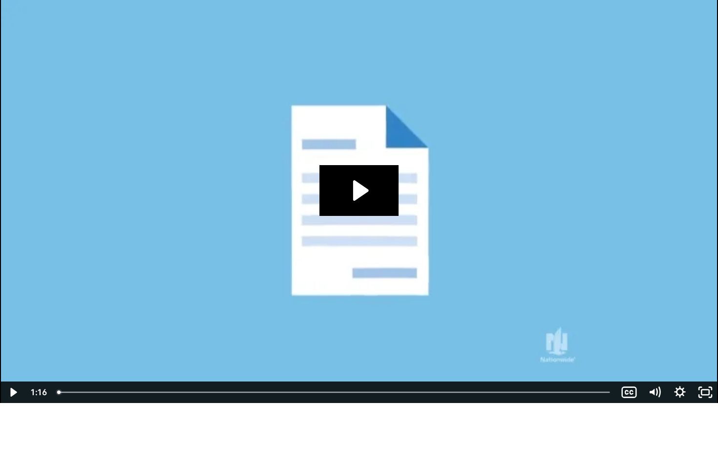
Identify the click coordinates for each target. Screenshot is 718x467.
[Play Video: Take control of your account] (359, 190)
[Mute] (654, 392)
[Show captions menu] (629, 392)
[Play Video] (12, 392)
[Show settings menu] (680, 392)
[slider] (334, 392)
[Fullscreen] (705, 392)
